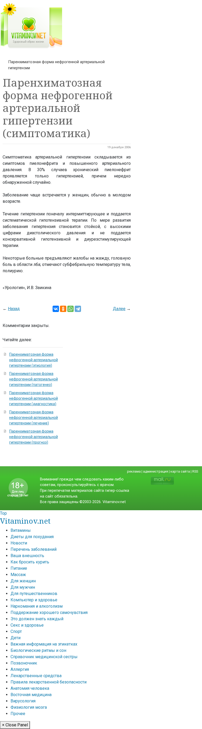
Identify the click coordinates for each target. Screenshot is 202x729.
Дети (16, 637)
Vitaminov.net (25, 521)
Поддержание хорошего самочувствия (49, 612)
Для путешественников (34, 593)
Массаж (18, 574)
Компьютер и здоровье (34, 599)
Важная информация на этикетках (44, 644)
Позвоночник (24, 663)
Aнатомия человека (30, 688)
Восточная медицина (31, 694)
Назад (14, 308)
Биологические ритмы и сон (38, 650)
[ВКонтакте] (56, 309)
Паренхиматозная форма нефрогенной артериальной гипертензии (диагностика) (33, 398)
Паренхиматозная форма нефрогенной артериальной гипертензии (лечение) (33, 417)
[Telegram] (78, 309)
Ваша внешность (27, 555)
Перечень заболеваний (34, 549)
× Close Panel (15, 724)
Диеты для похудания (32, 536)
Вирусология (23, 700)
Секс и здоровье (27, 625)
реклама (134, 471)
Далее (119, 308)
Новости (19, 542)
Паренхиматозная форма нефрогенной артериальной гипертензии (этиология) (33, 360)
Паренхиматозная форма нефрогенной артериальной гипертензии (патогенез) (33, 379)
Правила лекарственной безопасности (49, 682)
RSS (195, 471)
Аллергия (20, 669)
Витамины (21, 530)
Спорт (16, 631)
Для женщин (23, 580)
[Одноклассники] (63, 309)
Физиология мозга (29, 707)
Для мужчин (23, 587)
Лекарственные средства (36, 675)
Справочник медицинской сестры (44, 656)
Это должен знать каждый (37, 618)
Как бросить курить (30, 561)
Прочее (18, 713)
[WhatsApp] (70, 309)
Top (3, 513)
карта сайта (180, 471)
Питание (19, 568)
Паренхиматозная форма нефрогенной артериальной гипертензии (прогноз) (33, 436)
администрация (155, 471)
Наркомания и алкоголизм (37, 606)
